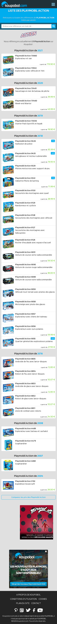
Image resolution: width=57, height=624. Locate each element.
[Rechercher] (53, 26)
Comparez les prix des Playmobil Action (28, 497)
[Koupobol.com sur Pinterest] (16, 610)
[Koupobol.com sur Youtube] (40, 610)
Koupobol (15, 4)
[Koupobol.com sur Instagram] (22, 610)
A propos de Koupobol (28, 594)
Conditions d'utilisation (23, 599)
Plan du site (22, 603)
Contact (36, 603)
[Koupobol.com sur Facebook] (34, 610)
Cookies (43, 599)
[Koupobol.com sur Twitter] (28, 610)
